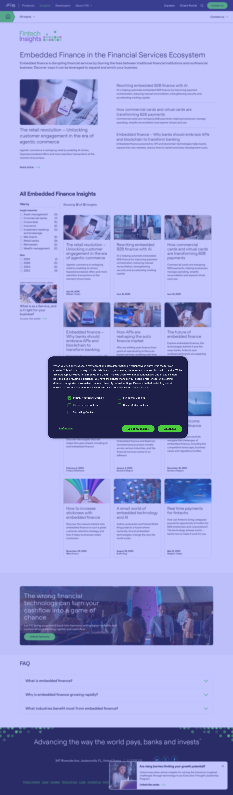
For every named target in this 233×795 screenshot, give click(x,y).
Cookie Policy (140, 387)
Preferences (66, 428)
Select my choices (138, 428)
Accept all (170, 428)
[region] (118, 397)
